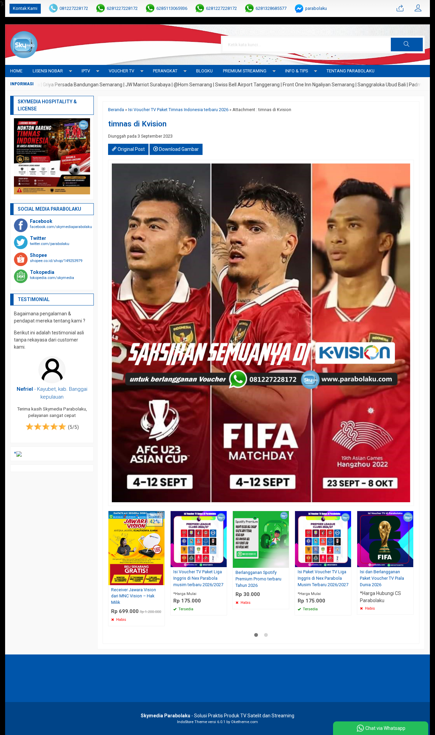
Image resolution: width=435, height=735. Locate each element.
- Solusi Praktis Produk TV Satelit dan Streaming (217, 715)
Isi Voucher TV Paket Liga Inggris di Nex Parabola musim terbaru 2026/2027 (198, 578)
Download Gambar (178, 149)
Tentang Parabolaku (351, 70)
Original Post (131, 149)
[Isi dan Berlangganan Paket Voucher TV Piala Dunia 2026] (385, 538)
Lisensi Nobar (48, 70)
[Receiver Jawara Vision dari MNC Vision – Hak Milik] (136, 547)
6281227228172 (122, 8)
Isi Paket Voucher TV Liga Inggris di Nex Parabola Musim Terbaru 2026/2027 (323, 578)
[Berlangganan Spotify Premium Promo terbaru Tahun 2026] (261, 539)
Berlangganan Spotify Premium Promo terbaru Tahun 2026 (258, 579)
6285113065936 (171, 8)
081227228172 (73, 8)
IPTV (86, 70)
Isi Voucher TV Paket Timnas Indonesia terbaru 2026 (178, 109)
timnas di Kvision (137, 123)
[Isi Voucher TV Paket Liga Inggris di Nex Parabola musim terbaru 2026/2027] (199, 538)
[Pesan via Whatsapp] (400, 8)
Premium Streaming (244, 70)
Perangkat (165, 70)
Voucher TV (121, 70)
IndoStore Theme (192, 722)
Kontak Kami (25, 8)
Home (16, 70)
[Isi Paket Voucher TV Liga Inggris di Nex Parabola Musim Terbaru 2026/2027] (323, 538)
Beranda (116, 109)
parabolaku (316, 8)
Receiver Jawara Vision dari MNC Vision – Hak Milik (133, 596)
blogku (204, 70)
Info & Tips (296, 70)
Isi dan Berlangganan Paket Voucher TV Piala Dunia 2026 (382, 578)
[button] (407, 44)
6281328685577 (271, 8)
